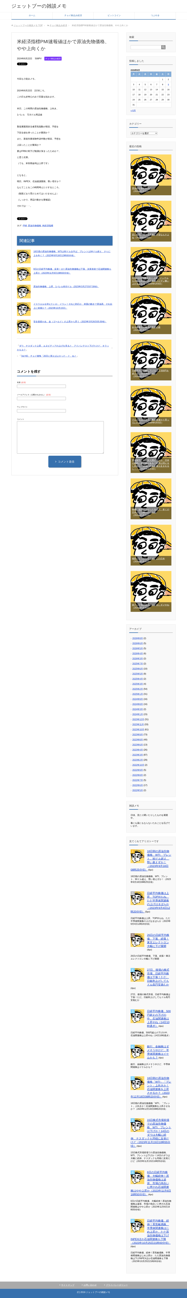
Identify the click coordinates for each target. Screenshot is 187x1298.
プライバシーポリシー (117, 1285)
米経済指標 (47, 225)
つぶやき (155, 15)
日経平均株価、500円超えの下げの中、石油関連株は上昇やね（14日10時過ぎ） (159, 1018)
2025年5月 (137, 674)
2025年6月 (137, 669)
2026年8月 (137, 638)
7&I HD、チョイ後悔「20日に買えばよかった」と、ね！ (49, 356)
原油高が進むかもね (142, 188)
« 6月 (133, 110)
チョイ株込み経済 (73, 15)
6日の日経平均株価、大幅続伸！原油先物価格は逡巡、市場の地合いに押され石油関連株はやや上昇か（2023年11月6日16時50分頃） (151, 1183)
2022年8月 (137, 775)
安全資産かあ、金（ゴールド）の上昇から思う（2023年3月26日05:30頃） (70, 321)
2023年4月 (137, 750)
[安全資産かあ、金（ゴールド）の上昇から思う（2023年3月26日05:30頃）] (24, 331)
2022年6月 (137, 785)
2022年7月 (137, 780)
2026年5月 (137, 648)
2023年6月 (137, 745)
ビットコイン (114, 15)
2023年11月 (138, 724)
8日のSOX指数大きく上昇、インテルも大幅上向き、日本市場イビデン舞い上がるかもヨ (150, 281)
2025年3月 (137, 684)
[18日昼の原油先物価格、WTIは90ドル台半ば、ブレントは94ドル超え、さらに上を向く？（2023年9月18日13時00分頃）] (24, 261)
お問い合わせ (90, 1285)
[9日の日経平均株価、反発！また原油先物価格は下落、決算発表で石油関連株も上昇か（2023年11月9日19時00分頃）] (24, 279)
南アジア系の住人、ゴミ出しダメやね (150, 605)
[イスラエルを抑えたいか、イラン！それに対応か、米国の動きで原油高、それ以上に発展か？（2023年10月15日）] (24, 314)
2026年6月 (137, 643)
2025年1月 (137, 694)
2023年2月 (137, 760)
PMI (25, 225)
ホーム (32, 15)
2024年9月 (137, 699)
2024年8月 (137, 704)
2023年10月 (138, 729)
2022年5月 (137, 790)
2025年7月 (137, 663)
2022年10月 (138, 765)
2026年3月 (137, 658)
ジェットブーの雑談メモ (39, 6)
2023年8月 (137, 739)
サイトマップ (67, 1285)
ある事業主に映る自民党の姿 (146, 327)
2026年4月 (137, 653)
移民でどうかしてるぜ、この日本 (148, 558)
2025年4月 (137, 679)
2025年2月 (137, 689)
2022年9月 (137, 770)
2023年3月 (137, 755)
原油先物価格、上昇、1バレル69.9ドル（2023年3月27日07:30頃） (66, 286)
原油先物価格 (34, 225)
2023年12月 (138, 719)
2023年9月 (137, 734)
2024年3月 (137, 709)
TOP (28, 25)
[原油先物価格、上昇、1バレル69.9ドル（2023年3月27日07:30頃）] (24, 296)
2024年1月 (137, 714)
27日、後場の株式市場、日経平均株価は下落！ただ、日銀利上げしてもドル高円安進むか (158, 977)
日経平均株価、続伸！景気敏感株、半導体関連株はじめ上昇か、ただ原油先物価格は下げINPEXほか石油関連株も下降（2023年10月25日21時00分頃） (151, 1231)
